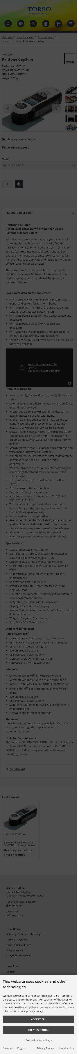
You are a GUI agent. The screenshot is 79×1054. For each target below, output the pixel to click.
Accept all (38, 1019)
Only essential (38, 1030)
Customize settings (40, 1040)
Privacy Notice (45, 1048)
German (8, 1048)
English (21, 1048)
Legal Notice (66, 1048)
